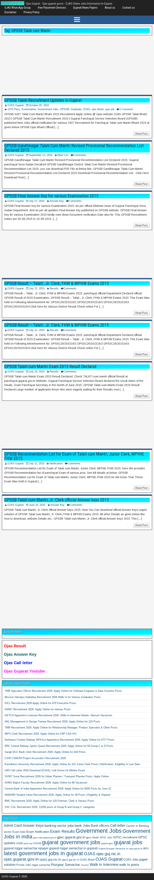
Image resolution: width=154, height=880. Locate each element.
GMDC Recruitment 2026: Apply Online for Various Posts (38, 709)
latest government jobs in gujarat (43, 853)
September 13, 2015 (40, 155)
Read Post (141, 133)
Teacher (85, 865)
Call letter (117, 826)
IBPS (146, 848)
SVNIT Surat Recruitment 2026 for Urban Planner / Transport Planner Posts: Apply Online (57, 776)
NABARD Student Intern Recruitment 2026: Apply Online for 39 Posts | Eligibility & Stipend (57, 794)
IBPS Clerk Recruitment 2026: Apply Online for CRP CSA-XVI (41, 733)
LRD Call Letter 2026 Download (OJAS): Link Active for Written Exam (45, 770)
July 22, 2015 (37, 288)
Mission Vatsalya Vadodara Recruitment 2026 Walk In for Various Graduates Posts (53, 697)
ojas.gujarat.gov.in (21, 859)
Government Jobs (48, 109)
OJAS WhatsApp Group (17, 7)
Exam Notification (37, 831)
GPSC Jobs (106, 837)
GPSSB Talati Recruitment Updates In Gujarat (43, 100)
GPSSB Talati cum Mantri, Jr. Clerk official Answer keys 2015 (56, 499)
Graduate (76, 109)
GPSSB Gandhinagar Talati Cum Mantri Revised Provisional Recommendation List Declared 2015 (74, 148)
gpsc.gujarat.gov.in (71, 837)
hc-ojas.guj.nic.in (134, 848)
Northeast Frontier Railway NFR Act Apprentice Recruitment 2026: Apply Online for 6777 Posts (59, 739)
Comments (80, 155)
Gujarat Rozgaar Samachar (111, 848)
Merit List (63, 155)
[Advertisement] (77, 65)
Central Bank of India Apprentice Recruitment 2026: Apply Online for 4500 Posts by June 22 (58, 788)
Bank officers (100, 825)
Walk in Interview (104, 864)
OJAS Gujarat (15, 105)
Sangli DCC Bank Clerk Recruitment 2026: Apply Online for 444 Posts (45, 751)
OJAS (86, 109)
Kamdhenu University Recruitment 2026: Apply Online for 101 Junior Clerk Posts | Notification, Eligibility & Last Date (72, 764)
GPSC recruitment (125, 837)
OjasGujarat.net (12, 3)
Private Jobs (23, 865)
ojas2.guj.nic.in (70, 859)
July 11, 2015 (36, 463)
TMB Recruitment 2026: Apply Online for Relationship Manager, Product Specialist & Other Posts (61, 727)
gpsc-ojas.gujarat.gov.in (44, 837)
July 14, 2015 (37, 371)
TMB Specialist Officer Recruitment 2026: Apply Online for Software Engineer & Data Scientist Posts (63, 690)
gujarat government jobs (71, 842)
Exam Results (62, 831)
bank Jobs (82, 826)
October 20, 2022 (39, 105)
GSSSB (37, 843)
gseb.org (27, 843)
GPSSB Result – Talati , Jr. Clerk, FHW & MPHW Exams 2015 (56, 283)
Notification (56, 463)
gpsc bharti (92, 837)
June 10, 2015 (37, 504)
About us (110, 7)
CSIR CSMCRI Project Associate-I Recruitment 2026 (35, 758)
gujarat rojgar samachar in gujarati (73, 848)
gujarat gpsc (107, 843)
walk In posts (129, 865)
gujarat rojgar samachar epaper (26, 848)
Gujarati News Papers (85, 7)
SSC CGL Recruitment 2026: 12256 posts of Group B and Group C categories (50, 807)
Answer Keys (33, 826)
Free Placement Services (52, 7)
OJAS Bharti (87, 859)
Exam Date (18, 832)
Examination (29, 109)
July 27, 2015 (37, 200)
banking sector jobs (59, 826)
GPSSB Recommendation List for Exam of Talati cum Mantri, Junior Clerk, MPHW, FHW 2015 (74, 456)
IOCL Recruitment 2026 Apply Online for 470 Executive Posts (40, 703)
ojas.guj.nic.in (108, 854)
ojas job (109, 109)
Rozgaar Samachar (65, 865)
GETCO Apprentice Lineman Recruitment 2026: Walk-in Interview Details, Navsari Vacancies (58, 715)
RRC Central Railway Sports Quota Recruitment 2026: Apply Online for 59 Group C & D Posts (59, 745)
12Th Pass (13, 109)
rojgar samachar (41, 864)
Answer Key (57, 200)
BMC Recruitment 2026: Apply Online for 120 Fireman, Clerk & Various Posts (49, 800)
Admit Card (13, 826)
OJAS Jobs (131, 859)
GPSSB (64, 109)
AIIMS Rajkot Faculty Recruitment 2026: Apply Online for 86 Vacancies (46, 782)
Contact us (128, 7)
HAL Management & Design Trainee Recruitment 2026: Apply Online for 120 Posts (52, 721)
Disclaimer (10, 12)
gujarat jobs (128, 842)
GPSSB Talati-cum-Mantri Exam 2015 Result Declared (50, 366)
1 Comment (126, 109)
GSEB (19, 843)
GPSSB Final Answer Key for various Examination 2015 (51, 195)
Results (54, 288)
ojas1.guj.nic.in (50, 859)
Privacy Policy (32, 12)
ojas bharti (98, 109)
